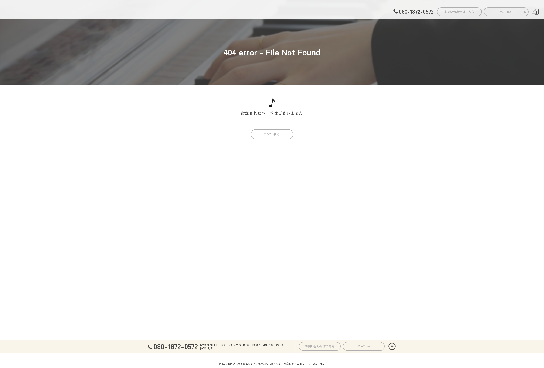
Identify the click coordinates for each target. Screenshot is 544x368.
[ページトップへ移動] (392, 346)
